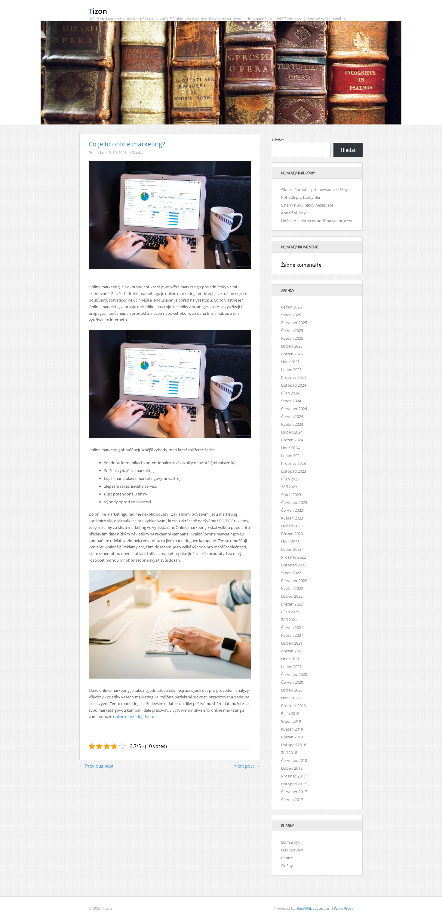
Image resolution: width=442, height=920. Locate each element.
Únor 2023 (290, 541)
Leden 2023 (291, 549)
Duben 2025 (291, 346)
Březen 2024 (292, 440)
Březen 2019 (292, 737)
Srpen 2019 (291, 721)
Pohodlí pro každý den (301, 197)
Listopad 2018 (293, 744)
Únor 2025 (290, 361)
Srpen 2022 (291, 572)
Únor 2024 (290, 447)
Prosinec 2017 (293, 776)
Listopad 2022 (293, 565)
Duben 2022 (291, 596)
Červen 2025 (292, 330)
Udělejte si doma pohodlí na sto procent (317, 220)
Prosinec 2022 (293, 557)
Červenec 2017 (294, 791)
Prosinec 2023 (293, 463)
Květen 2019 (292, 729)
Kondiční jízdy (293, 213)
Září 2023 (289, 486)
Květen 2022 (292, 588)
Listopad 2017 (293, 784)
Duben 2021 (291, 643)
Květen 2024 (292, 424)
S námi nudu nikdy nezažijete (307, 205)
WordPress (343, 908)
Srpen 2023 (291, 494)
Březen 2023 (292, 533)
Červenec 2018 (294, 760)
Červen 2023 (292, 510)
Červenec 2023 (294, 502)
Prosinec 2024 (293, 377)
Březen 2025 (292, 354)
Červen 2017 (292, 799)
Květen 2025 (292, 338)
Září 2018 (289, 752)
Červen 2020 (292, 682)
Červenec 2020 (294, 674)
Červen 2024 (292, 416)
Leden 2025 (291, 369)
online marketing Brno (133, 716)
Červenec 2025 (294, 322)
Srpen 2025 (291, 314)
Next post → (247, 766)
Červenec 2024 (294, 408)
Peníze (287, 857)
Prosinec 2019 (293, 705)
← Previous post (96, 766)
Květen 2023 (292, 518)
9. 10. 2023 (118, 152)
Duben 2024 (291, 432)
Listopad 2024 (293, 385)
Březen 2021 (292, 651)
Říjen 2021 (290, 612)
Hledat (278, 140)
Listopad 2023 (293, 471)
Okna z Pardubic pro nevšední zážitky (314, 189)
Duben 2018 (291, 768)
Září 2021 (289, 619)
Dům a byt (290, 842)
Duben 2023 (291, 526)
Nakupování (292, 850)
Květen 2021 (292, 635)
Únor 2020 (290, 698)
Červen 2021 (292, 627)
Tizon (97, 11)
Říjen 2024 (290, 393)
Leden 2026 (291, 307)
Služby (137, 152)
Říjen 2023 (290, 479)
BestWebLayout (310, 908)
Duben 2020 (291, 690)
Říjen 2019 (290, 713)
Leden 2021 (291, 666)
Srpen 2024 (291, 400)
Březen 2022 (292, 604)
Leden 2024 (291, 455)
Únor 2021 (290, 658)
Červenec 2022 (294, 580)
